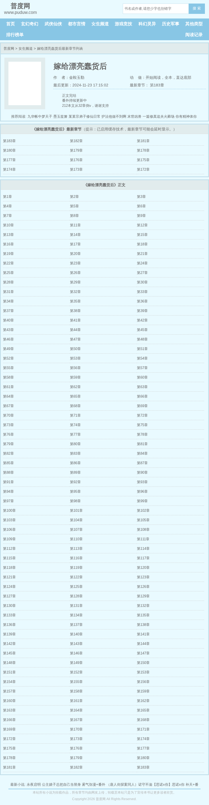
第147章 (143, 653)
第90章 (142, 472)
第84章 (142, 453)
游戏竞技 (123, 23)
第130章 (9, 606)
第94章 (8, 491)
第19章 (8, 254)
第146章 (76, 653)
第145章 (9, 653)
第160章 (9, 701)
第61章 (8, 387)
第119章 (76, 568)
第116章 (76, 558)
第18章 (142, 244)
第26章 (75, 273)
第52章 (8, 358)
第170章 (76, 729)
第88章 (8, 472)
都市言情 (76, 23)
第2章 (74, 197)
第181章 (143, 141)
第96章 (142, 491)
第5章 (74, 206)
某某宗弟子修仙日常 (84, 116)
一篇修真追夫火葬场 (158, 116)
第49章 (8, 349)
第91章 (8, 482)
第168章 (143, 720)
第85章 (8, 463)
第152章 (76, 672)
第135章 (143, 615)
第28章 (8, 282)
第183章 (9, 141)
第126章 (143, 587)
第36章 (142, 301)
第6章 (141, 206)
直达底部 (183, 77)
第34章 (8, 301)
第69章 (142, 406)
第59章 (75, 377)
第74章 (75, 425)
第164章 (76, 710)
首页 (10, 23)
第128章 (76, 596)
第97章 (8, 501)
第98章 (75, 501)
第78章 (142, 434)
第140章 (76, 634)
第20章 (75, 254)
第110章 (76, 539)
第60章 (142, 377)
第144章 (143, 644)
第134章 (76, 615)
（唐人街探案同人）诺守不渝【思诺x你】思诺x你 (145, 784)
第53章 (75, 358)
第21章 (142, 254)
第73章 (8, 425)
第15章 (142, 235)
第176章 (76, 160)
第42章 (142, 320)
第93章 (142, 482)
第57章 (142, 368)
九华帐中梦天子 (39, 116)
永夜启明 (34, 784)
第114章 (143, 549)
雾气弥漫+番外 (93, 784)
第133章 (9, 615)
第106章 (9, 530)
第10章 (8, 225)
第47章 (75, 339)
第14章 (75, 235)
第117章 (143, 558)
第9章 (141, 216)
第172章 (143, 169)
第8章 (74, 216)
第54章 (142, 358)
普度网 (9, 48)
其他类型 (194, 23)
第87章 (142, 463)
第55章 (8, 368)
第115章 (9, 558)
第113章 (76, 549)
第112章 (9, 549)
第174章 (9, 169)
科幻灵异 (147, 23)
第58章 (8, 377)
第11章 (75, 225)
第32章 (75, 292)
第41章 (75, 320)
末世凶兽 (134, 116)
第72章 (142, 415)
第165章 (143, 710)
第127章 (9, 596)
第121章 (9, 577)
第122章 (76, 577)
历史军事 (170, 23)
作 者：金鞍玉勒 (68, 77)
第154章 (9, 682)
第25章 (8, 273)
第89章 (75, 472)
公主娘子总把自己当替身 (61, 784)
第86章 (75, 463)
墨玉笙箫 (60, 116)
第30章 (142, 282)
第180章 (9, 150)
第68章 (75, 406)
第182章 (76, 141)
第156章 (143, 682)
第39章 (142, 311)
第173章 (76, 169)
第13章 (8, 235)
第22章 (8, 263)
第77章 (75, 434)
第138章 (143, 625)
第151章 (9, 672)
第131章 (76, 606)
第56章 (75, 368)
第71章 (75, 415)
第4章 (7, 206)
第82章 (8, 453)
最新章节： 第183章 (147, 85)
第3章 (141, 197)
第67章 (8, 406)
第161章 (76, 701)
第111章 (143, 539)
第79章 (8, 444)
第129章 (143, 596)
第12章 (142, 225)
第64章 (8, 396)
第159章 (143, 691)
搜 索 (197, 8)
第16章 (8, 244)
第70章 (8, 415)
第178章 (143, 150)
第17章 (75, 244)
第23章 (75, 263)
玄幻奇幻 (29, 23)
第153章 (143, 672)
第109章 (9, 539)
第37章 (8, 311)
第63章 (142, 387)
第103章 (9, 520)
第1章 (7, 197)
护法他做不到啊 (114, 116)
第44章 (75, 330)
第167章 (76, 720)
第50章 (75, 349)
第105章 (143, 520)
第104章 (76, 520)
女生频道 (100, 23)
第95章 (75, 491)
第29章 (75, 282)
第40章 (8, 320)
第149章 (76, 663)
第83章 (75, 453)
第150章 (143, 663)
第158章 (76, 691)
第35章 (75, 301)
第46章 (8, 339)
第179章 (76, 150)
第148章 (9, 663)
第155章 (76, 682)
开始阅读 (153, 77)
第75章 (142, 425)
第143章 (76, 644)
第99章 (142, 501)
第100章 (9, 510)
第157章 (9, 691)
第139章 (9, 634)
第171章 (143, 729)
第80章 (75, 444)
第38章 (75, 311)
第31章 (8, 292)
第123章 (143, 577)
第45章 (142, 330)
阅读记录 (194, 34)
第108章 (143, 530)
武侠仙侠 (53, 23)
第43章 (8, 330)
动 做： (138, 77)
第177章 (9, 160)
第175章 (143, 160)
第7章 (7, 216)
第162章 (143, 701)
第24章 (142, 263)
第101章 (76, 510)
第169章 (9, 729)
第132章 (143, 606)
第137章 (76, 625)
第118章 (9, 568)
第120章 (143, 568)
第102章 (143, 510)
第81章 (142, 444)
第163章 (9, 710)
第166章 (9, 720)
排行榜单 (15, 34)
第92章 (75, 482)
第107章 (76, 530)
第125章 (76, 587)
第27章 (142, 273)
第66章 (142, 396)
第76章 (8, 434)
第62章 (75, 387)
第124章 (9, 587)
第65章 (75, 396)
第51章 (142, 349)
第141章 (143, 634)
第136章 (9, 625)
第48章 (142, 339)
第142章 (9, 644)
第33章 (142, 292)
